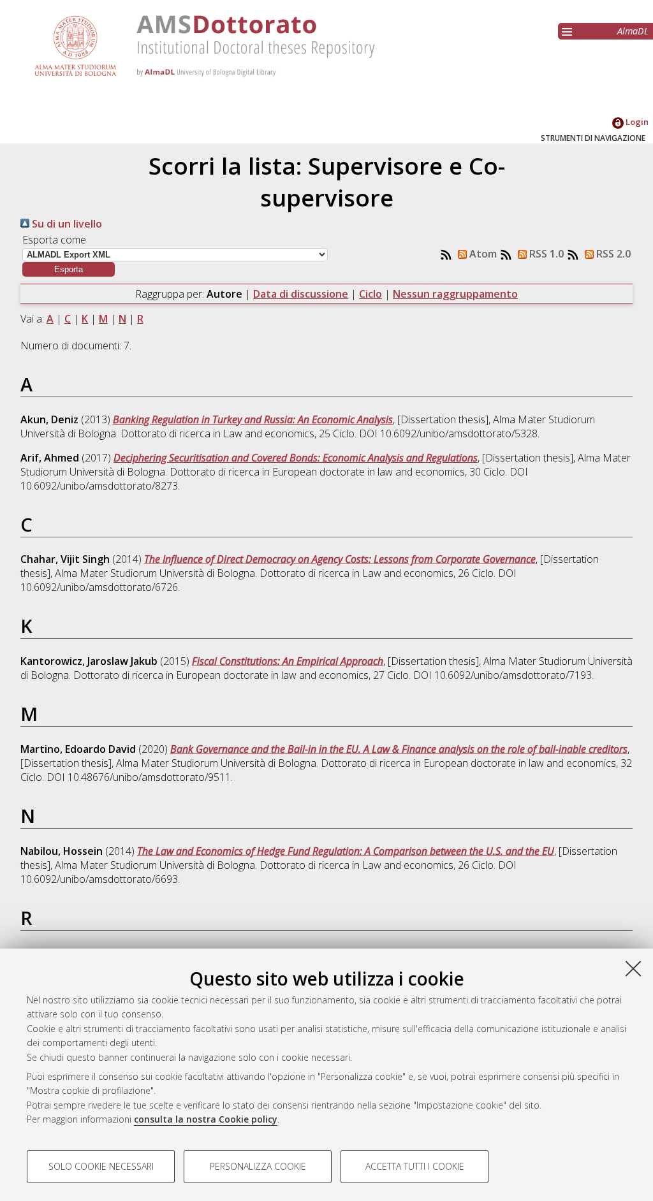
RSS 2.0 (612, 254)
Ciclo (370, 294)
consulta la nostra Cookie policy (205, 1119)
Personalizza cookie (258, 1166)
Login (636, 121)
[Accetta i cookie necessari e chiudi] (633, 968)
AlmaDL (633, 31)
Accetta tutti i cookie (414, 1166)
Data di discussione (300, 294)
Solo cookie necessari (101, 1166)
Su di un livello (65, 224)
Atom (482, 254)
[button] (68, 269)
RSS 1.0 (545, 254)
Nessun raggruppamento (455, 294)
